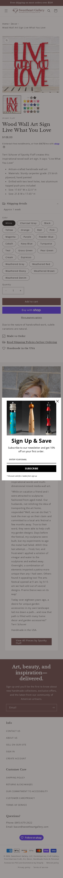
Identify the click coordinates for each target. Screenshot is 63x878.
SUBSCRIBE (31, 468)
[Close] (57, 401)
